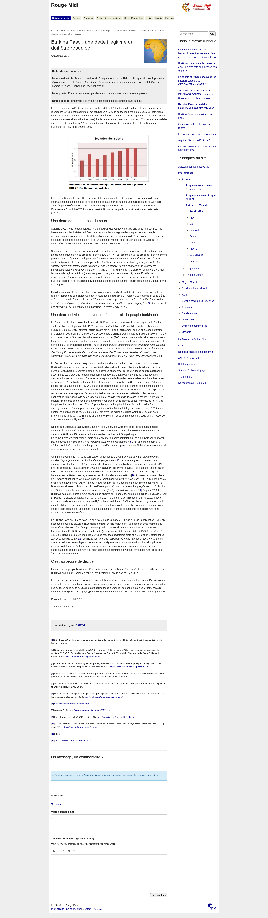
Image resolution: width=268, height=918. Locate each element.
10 (133, 475)
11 (139, 490)
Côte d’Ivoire (196, 255)
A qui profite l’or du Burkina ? (194, 140)
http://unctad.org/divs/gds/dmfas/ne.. (83, 656)
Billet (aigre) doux (188, 364)
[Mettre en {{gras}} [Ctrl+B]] (54, 851)
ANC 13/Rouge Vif (188, 358)
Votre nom (57, 795)
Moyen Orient (189, 282)
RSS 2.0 (97, 909)
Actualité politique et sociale (193, 166)
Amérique (187, 307)
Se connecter (58, 804)
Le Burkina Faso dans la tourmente (197, 134)
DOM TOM (188, 319)
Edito (149, 18)
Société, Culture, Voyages (192, 370)
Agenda (76, 18)
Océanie (186, 332)
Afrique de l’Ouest (113, 30)
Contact (87, 909)
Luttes (181, 345)
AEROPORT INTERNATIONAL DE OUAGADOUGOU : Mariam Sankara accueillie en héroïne (195, 94)
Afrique (98, 30)
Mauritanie (195, 242)
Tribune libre (185, 376)
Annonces (88, 18)
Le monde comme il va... (195, 325)
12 (79, 538)
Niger (192, 217)
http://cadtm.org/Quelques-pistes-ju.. (128, 666)
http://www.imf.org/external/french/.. (115, 717)
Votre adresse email (62, 812)
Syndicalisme (189, 313)
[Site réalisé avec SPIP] (212, 906)
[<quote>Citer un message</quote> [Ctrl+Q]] (69, 851)
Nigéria (193, 248)
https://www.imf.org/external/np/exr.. (80, 727)
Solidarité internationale (195, 288)
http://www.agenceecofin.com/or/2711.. (89, 710)
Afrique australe (194, 274)
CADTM (80, 625)
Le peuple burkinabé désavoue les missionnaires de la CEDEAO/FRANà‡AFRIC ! (197, 81)
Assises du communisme (109, 18)
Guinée (193, 261)
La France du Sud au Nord (192, 339)
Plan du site (57, 909)
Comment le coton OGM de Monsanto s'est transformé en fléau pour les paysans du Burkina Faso (197, 53)
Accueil (54, 30)
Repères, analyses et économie (195, 352)
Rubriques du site (60, 18)
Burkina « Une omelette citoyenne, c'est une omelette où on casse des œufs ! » (197, 67)
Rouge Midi (64, 5)
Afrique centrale (194, 268)
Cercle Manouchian (133, 18)
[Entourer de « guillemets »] (73, 851)
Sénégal (194, 230)
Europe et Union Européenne (198, 301)
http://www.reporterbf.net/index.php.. (72, 703)
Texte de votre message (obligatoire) (72, 838)
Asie (184, 294)
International (86, 30)
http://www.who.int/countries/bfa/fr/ (72, 740)
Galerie (158, 18)
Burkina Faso (130, 30)
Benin (192, 236)
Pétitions (169, 18)
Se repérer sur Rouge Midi (192, 383)
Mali (191, 224)
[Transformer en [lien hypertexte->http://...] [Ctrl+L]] (64, 851)
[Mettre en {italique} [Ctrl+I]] (59, 851)
